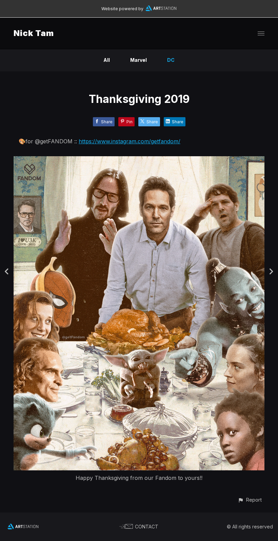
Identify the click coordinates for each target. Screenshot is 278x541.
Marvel (138, 60)
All (106, 60)
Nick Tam (34, 33)
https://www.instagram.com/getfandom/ (129, 141)
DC (171, 60)
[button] (249, 500)
